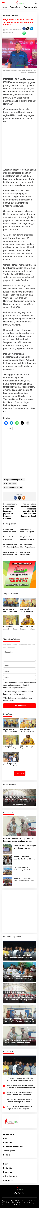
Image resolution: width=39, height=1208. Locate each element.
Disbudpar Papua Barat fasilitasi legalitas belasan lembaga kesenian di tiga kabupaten (23, 869)
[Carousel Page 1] (14, 804)
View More (19, 773)
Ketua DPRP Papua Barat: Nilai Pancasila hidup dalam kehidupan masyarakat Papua (24, 879)
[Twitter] (19, 498)
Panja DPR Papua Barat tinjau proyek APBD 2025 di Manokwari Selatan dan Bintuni (25, 847)
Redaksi (6, 1155)
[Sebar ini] (24, 28)
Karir (5, 1138)
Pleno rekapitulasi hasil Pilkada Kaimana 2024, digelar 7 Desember (10, 538)
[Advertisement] (19, 145)
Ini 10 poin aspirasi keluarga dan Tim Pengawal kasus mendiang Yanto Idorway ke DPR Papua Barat (18, 840)
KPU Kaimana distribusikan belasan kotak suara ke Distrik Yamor (27, 553)
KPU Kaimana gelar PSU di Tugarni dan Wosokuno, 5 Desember (27, 546)
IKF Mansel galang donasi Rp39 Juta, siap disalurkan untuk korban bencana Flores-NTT (20, 1079)
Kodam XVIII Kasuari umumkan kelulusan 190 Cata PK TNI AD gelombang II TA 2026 (24, 858)
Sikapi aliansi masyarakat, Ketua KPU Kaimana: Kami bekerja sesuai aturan (27, 538)
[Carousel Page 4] (22, 804)
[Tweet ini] (27, 28)
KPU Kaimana (10, 483)
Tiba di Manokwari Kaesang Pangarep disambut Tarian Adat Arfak (10, 764)
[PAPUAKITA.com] (20, 2)
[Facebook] (15, 498)
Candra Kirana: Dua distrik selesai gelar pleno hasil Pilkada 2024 (10, 553)
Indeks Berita (9, 1134)
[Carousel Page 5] (25, 804)
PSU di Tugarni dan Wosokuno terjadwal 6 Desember (10, 546)
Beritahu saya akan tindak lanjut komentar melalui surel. (18, 692)
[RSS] (23, 498)
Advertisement (10, 1176)
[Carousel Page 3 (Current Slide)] (19, 804)
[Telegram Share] (31, 28)
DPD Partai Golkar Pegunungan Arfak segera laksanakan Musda (27, 628)
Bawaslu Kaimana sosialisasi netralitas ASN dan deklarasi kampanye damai (28, 510)
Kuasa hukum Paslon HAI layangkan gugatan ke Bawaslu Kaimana (10, 511)
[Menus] (3, 2)
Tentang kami (9, 1151)
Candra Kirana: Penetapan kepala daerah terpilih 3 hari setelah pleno (28, 530)
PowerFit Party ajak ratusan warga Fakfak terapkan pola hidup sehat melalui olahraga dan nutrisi (19, 798)
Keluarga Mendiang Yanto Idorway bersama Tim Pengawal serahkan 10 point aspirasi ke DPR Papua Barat (19, 1100)
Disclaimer (8, 1172)
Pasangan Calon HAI (13, 487)
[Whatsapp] (24, 33)
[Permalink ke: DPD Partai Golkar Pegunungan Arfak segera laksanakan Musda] (28, 620)
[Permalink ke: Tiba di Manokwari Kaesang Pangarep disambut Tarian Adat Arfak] (11, 756)
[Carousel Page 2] (17, 804)
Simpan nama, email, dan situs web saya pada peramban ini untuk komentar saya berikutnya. (19, 685)
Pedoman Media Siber (13, 1146)
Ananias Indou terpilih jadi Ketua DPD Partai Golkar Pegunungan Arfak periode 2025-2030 (27, 610)
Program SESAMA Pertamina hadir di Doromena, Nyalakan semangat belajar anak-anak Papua (20, 1086)
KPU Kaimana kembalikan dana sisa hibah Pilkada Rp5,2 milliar (9, 530)
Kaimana (6, 32)
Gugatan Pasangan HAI (14, 479)
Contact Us (8, 1180)
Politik (11, 32)
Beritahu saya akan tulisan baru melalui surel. (17, 699)
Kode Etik (7, 1142)
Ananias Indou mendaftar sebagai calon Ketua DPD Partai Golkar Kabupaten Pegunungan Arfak (10, 628)
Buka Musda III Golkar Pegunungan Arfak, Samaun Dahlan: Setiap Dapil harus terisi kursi (10, 610)
